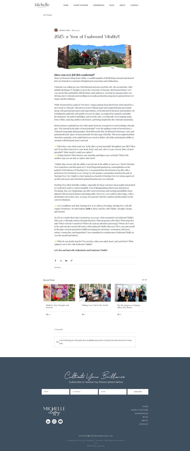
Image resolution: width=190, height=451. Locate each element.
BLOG (145, 417)
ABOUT (145, 421)
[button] (81, 5)
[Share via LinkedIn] (66, 261)
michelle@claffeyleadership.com (96, 436)
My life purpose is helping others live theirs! (128, 306)
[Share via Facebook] (55, 261)
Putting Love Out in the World (95, 305)
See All (144, 280)
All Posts (47, 15)
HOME (145, 406)
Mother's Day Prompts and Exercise (57, 306)
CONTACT (143, 424)
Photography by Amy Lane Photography (80, 440)
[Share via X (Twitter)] (61, 261)
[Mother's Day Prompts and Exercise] (59, 293)
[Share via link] (71, 261)
